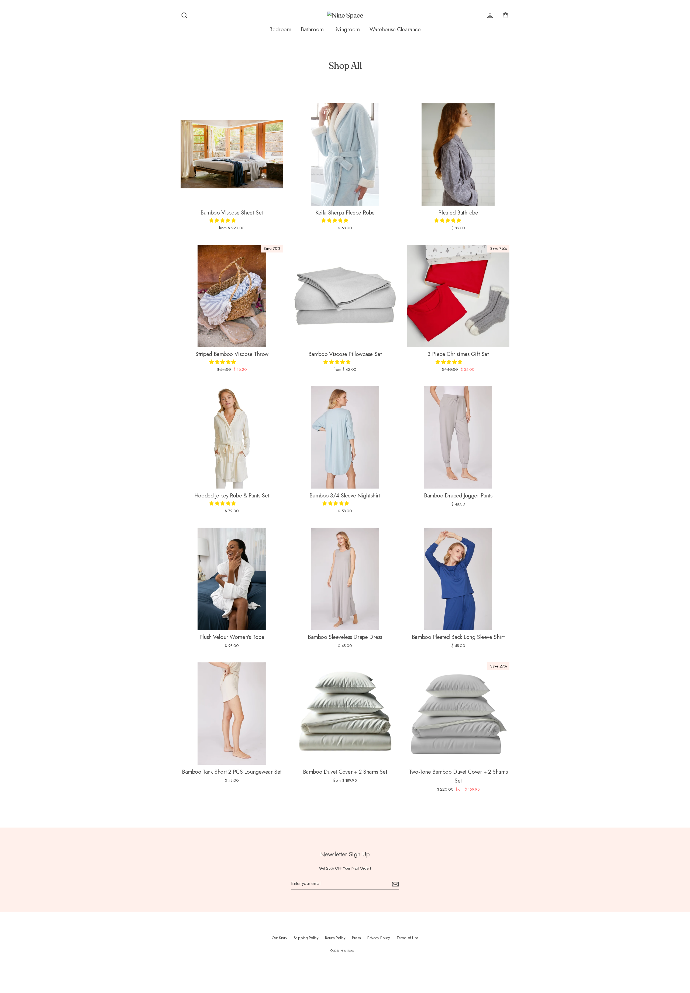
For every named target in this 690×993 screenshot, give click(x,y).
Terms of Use (407, 938)
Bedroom (280, 29)
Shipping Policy (306, 938)
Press (356, 938)
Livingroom (346, 29)
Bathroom (312, 29)
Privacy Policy (378, 938)
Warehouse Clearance (395, 29)
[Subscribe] (394, 883)
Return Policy (335, 938)
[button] (223, 220)
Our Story (279, 938)
